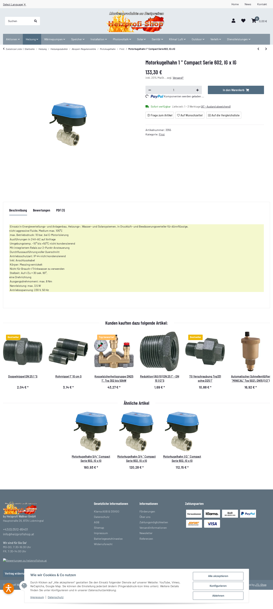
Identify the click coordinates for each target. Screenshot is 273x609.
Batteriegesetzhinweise (108, 538)
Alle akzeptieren (218, 576)
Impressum (37, 597)
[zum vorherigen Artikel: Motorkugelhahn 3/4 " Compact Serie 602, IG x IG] (258, 49)
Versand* (178, 77)
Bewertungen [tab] (41, 210)
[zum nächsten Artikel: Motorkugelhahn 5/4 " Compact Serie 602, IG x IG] (266, 49)
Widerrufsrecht (103, 544)
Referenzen (146, 538)
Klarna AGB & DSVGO (106, 511)
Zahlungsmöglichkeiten (153, 522)
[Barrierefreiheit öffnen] (8, 588)
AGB (96, 522)
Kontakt (262, 4)
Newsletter (145, 533)
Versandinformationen (153, 527)
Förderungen (147, 511)
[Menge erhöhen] (197, 90)
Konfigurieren (218, 585)
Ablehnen (218, 595)
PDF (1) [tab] (60, 210)
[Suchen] (35, 21)
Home (235, 4)
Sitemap (99, 527)
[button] (233, 21)
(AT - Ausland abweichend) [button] (215, 106)
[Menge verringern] (149, 90)
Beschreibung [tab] (18, 210)
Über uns (144, 516)
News (248, 4)
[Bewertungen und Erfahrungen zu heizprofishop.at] (25, 560)
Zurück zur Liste (14, 48)
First (162, 134)
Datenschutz (56, 597)
